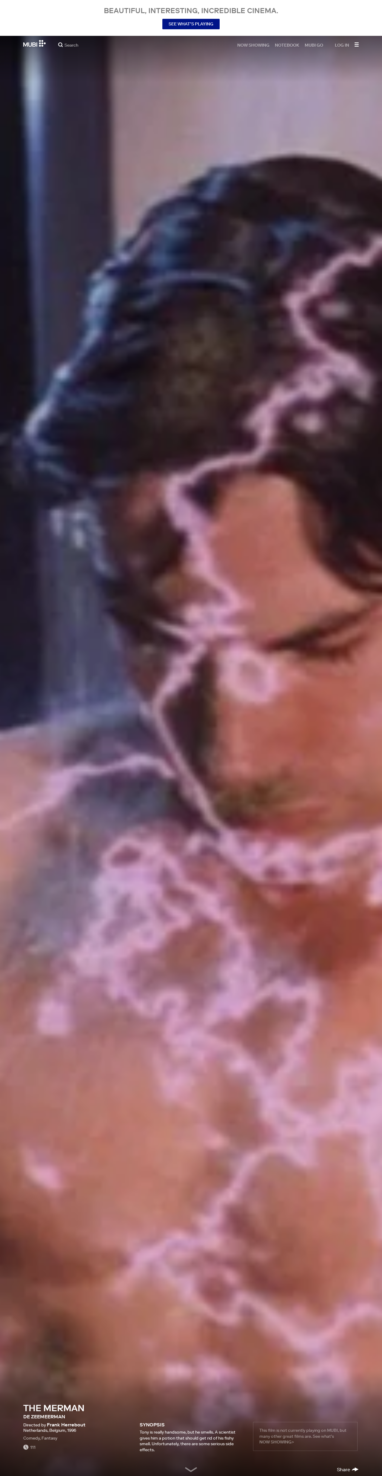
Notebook (287, 44)
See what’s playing (191, 24)
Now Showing (253, 44)
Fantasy (49, 1438)
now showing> (276, 1442)
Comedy (31, 1438)
